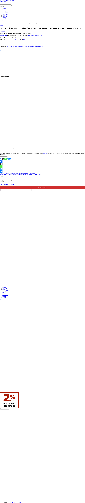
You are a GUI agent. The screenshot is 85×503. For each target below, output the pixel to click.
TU (24, 39)
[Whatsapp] (5, 159)
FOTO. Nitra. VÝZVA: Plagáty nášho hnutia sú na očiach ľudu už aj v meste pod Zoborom (25, 46)
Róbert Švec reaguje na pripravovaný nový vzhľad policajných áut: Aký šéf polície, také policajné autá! (20, 174)
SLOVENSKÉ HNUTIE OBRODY (14, 502)
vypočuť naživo (13, 39)
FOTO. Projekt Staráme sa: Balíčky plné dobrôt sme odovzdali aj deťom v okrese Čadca (17, 173)
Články (3, 10)
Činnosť (6, 12)
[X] (3, 159)
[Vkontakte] (10, 159)
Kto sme (4, 8)
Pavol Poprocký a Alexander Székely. (35, 35)
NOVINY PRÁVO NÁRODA (7, 184)
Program (4, 17)
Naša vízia (4, 9)
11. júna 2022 (2, 31)
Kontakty (4, 18)
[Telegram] (8, 159)
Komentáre (7, 13)
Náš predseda (5, 14)
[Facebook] (1, 159)
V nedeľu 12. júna (3, 35)
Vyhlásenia (4, 15)
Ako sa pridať (5, 16)
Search (1, 3)
